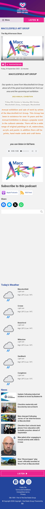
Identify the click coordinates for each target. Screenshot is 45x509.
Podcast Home (3, 64)
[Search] (42, 211)
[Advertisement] (17, 248)
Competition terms (23, 492)
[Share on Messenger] (9, 204)
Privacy (23, 494)
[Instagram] (28, 482)
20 (19, 58)
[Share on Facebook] (3, 204)
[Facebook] (15, 482)
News (4, 389)
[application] (22, 48)
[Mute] (16, 58)
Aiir (22, 503)
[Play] (4, 58)
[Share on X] (15, 204)
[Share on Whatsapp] (21, 204)
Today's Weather (10, 285)
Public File (23, 487)
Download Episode (15, 64)
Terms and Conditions (23, 490)
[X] (22, 482)
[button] (22, 48)
